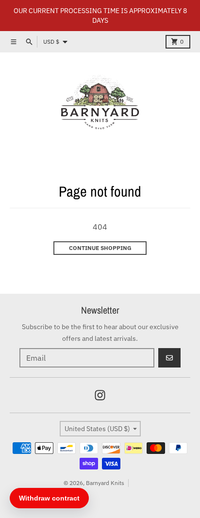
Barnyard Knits (105, 482)
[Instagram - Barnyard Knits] (100, 395)
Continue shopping (100, 247)
